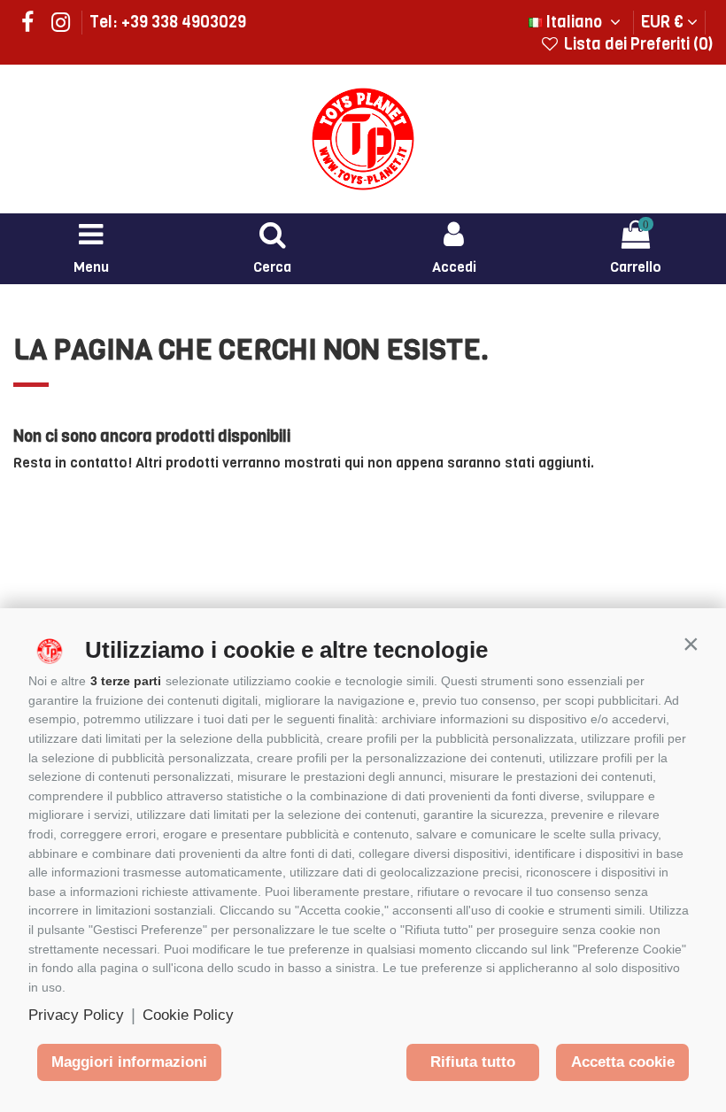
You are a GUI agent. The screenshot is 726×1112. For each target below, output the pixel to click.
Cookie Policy (188, 1015)
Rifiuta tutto (472, 1062)
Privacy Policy (76, 1015)
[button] (691, 644)
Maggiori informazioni (129, 1062)
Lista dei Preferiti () (636, 44)
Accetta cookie (623, 1062)
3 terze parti (125, 681)
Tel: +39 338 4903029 (167, 22)
